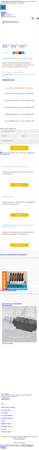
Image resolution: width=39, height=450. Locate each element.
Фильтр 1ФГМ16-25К (27, 93)
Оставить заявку (19, 148)
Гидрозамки (3, 428)
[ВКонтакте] (14, 53)
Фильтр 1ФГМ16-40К (12, 100)
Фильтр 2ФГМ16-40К (12, 107)
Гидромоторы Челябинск (6, 415)
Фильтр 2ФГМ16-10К (27, 100)
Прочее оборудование (6, 431)
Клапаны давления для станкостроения (14, 166)
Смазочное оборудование (6, 418)
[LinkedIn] (23, 53)
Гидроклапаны (4, 412)
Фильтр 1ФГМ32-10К (27, 121)
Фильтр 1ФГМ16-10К (12, 93)
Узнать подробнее (7, 343)
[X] (20, 53)
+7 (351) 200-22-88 (7, 74)
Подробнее (19, 185)
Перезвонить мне (8, 80)
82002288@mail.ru (5, 399)
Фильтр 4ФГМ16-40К (12, 121)
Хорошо (3, 447)
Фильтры (3, 420)
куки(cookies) (29, 446)
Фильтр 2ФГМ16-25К (27, 107)
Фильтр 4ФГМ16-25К (27, 114)
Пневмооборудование (6, 423)
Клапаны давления (8, 197)
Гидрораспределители (6, 409)
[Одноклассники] (17, 53)
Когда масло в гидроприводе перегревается (12, 304)
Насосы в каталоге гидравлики (8, 407)
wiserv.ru (23, 442)
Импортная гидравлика (6, 426)
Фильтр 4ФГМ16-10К (12, 114)
